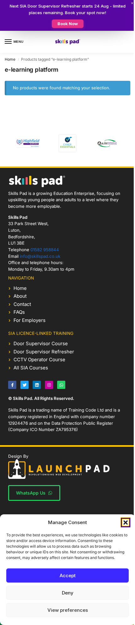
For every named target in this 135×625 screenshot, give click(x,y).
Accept (68, 575)
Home (10, 59)
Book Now (67, 23)
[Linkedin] (37, 385)
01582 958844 (44, 249)
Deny (67, 593)
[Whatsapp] (61, 385)
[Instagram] (49, 385)
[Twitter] (24, 385)
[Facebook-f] (12, 385)
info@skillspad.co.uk (40, 256)
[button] (125, 522)
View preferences (67, 610)
